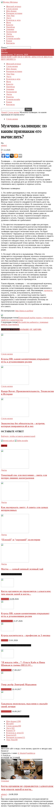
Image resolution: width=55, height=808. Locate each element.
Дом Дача (10, 15)
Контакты (10, 43)
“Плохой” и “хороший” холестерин (20, 539)
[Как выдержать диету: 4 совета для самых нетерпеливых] (15, 500)
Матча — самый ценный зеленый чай (22, 569)
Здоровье (10, 29)
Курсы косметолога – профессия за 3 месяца (25, 635)
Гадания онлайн (13, 38)
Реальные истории (14, 13)
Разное (9, 41)
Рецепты (10, 36)
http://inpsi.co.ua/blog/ (24, 311)
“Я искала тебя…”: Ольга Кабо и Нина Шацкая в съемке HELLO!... (23, 663)
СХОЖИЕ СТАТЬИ (10, 329)
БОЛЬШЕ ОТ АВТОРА (30, 329)
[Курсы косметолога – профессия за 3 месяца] (7, 630)
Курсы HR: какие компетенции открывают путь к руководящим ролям (25, 360)
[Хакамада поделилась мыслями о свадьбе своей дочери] (7, 699)
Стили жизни (12, 9)
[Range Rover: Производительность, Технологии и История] (15, 384)
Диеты (9, 34)
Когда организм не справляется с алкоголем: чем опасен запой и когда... (26, 592)
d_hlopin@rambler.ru (26, 753)
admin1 (4, 145)
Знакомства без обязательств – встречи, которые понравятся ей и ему (23, 425)
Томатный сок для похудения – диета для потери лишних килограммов (24, 476)
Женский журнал (13, 6)
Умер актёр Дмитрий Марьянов (18, 684)
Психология (11, 32)
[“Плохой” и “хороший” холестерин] (15, 532)
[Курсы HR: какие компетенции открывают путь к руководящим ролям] (15, 352)
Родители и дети (13, 20)
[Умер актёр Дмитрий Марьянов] (7, 679)
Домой (4, 112)
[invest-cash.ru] (7, 440)
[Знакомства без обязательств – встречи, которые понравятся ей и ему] (15, 416)
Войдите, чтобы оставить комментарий (18, 436)
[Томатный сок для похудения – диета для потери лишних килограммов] (15, 468)
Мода (8, 22)
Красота (9, 25)
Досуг (8, 18)
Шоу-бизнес (11, 11)
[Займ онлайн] (21, 440)
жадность (48, 290)
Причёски (10, 27)
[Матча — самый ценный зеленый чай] (15, 562)
